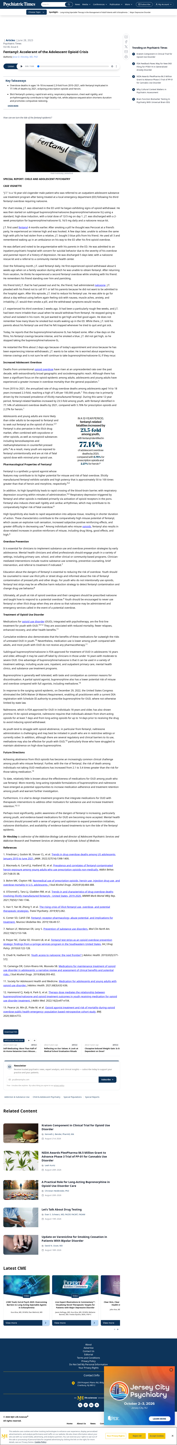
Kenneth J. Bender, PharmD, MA (59, 1134)
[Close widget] (171, 1370)
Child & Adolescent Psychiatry (46, 1097)
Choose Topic (34, 12)
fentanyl (23, 227)
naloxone (100, 285)
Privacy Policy (88, 1361)
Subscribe (106, 1079)
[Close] (173, 1436)
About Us (81, 1423)
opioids (86, 526)
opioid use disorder (33, 621)
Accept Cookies (157, 1436)
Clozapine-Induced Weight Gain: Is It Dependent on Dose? (102, 1050)
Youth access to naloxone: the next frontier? (56, 955)
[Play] (21, 66)
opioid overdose (44, 369)
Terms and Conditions (88, 1357)
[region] (88, 1436)
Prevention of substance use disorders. (65, 928)
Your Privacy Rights (89, 1367)
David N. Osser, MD (54, 1245)
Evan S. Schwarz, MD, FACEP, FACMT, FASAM (65, 1214)
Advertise (88, 1347)
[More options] (116, 66)
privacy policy (59, 1085)
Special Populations (73, 1097)
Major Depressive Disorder (140, 12)
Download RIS (10, 1032)
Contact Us (88, 1351)
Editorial (88, 1354)
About (88, 1344)
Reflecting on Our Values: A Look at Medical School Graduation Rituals (61, 1050)
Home (69, 1423)
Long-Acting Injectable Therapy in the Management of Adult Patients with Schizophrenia (93, 12)
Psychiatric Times (12, 43)
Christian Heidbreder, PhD (57, 1190)
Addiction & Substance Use (16, 1097)
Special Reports (92, 1097)
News (77, 4)
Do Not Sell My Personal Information (88, 1364)
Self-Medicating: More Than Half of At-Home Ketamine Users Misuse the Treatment (19, 1050)
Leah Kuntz (50, 1165)
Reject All (137, 1436)
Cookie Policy (40, 1442)
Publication (115, 4)
